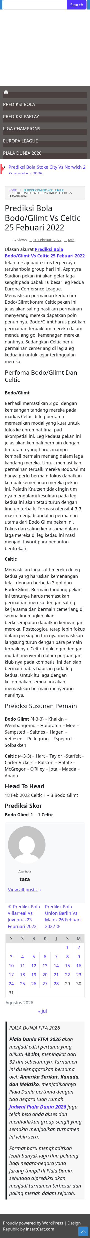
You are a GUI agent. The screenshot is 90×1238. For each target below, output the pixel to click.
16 (78, 966)
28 (56, 984)
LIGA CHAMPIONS (21, 128)
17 (11, 975)
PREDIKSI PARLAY (21, 116)
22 (67, 975)
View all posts (23, 890)
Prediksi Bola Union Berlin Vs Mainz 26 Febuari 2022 (63, 916)
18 (22, 975)
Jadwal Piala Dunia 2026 (37, 1106)
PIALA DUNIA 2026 (22, 153)
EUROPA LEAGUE (20, 141)
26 (33, 984)
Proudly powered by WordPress (33, 1223)
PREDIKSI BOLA (19, 104)
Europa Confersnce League (44, 190)
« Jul (42, 1011)
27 (45, 984)
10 (11, 966)
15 (67, 966)
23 (78, 975)
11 (22, 966)
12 (33, 966)
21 (56, 975)
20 (45, 975)
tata (71, 239)
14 (56, 966)
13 (45, 966)
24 (11, 984)
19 (33, 975)
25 (22, 984)
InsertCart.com (40, 1229)
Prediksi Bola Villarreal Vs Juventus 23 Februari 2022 (24, 916)
